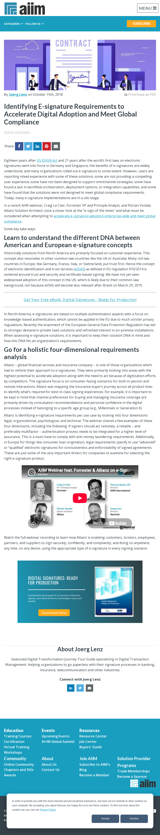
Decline (134, 818)
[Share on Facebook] (19, 146)
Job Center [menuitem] (88, 741)
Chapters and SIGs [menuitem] (19, 769)
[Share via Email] (56, 146)
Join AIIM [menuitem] (88, 758)
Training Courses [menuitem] (17, 736)
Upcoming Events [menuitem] (56, 736)
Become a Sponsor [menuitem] (132, 776)
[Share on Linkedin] (37, 146)
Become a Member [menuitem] (94, 775)
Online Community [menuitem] (19, 764)
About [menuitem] (48, 758)
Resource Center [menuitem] (93, 736)
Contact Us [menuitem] (51, 769)
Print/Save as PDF (142, 94)
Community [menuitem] (15, 758)
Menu (145, 8)
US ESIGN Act (47, 160)
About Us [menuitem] (49, 764)
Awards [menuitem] (10, 775)
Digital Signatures (17, 132)
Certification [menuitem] (14, 741)
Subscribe (141, 23)
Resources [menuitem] (89, 730)
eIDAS (79, 269)
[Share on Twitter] (28, 146)
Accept (105, 818)
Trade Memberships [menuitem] (133, 771)
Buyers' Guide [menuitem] (90, 747)
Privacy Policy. (48, 809)
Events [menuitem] (48, 730)
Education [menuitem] (13, 730)
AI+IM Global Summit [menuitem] (58, 741)
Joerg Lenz (18, 94)
